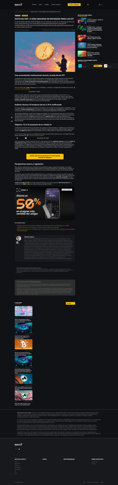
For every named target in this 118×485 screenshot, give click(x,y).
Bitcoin (67, 95)
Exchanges (17, 467)
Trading (46, 4)
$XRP (18, 87)
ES (90, 4)
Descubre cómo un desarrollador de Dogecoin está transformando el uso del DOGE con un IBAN (43, 225)
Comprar (89, 43)
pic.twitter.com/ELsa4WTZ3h (22, 89)
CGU (84, 482)
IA (15, 471)
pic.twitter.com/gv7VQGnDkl (36, 135)
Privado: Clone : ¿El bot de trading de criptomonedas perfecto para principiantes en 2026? (94, 29)
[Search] (88, 4)
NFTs (16, 473)
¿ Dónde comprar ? (56, 4)
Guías (40, 4)
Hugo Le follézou (70, 30)
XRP (44, 80)
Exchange (89, 25)
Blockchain (18, 469)
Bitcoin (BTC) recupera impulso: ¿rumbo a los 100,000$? (93, 54)
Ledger (28, 184)
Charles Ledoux (25, 30)
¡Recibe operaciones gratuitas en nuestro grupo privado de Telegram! (45, 156)
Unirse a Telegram (74, 4)
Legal (101, 482)
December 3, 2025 (34, 92)
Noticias (34, 4)
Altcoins (27, 11)
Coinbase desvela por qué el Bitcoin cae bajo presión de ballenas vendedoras (38, 227)
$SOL (38, 87)
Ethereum (17, 463)
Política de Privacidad (93, 482)
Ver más (70, 303)
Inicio (16, 11)
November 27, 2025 (43, 138)
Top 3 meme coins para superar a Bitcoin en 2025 (94, 37)
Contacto (93, 463)
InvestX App (94, 461)
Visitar (98, 66)
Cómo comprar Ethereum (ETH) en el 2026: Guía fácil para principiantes (94, 46)
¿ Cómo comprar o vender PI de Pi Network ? (95, 20)
